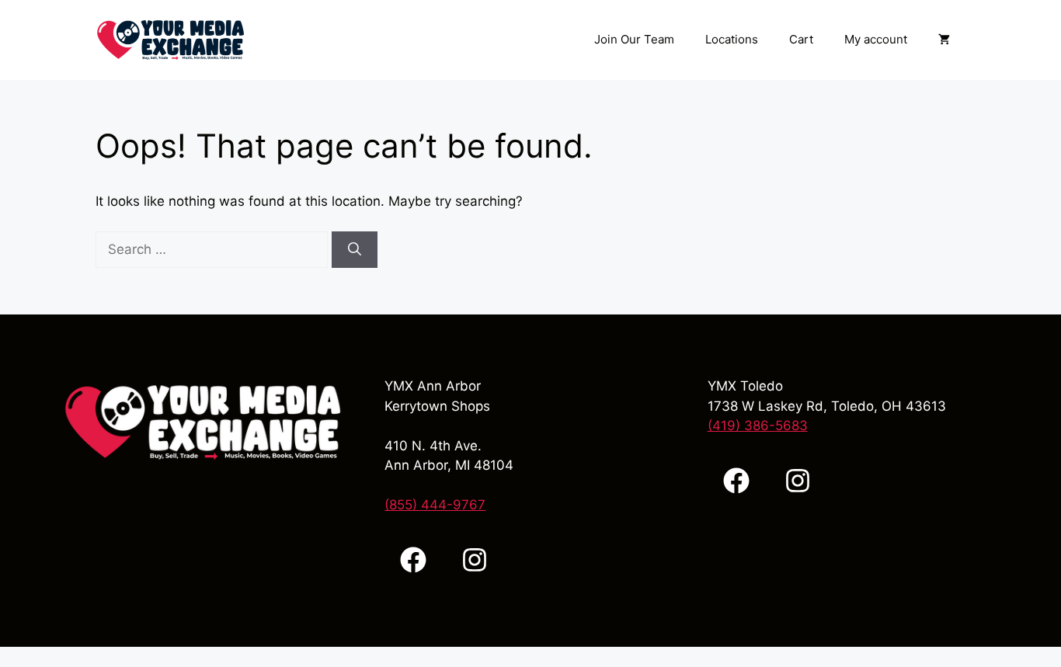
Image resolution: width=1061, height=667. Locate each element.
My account (875, 39)
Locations (731, 39)
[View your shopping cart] (944, 39)
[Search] (354, 250)
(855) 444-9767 (434, 504)
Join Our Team (634, 39)
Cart (801, 39)
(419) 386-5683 (758, 425)
